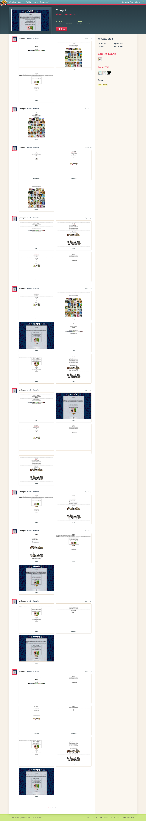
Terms (123, 818)
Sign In (137, 2)
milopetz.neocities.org (66, 14)
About (88, 818)
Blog (106, 818)
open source (23, 818)
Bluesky (38, 818)
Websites (12, 2)
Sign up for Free (127, 2)
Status (116, 818)
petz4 (105, 85)
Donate (96, 818)
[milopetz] (15, 39)
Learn (36, 2)
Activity (28, 2)
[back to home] (4, 3)
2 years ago (88, 38)
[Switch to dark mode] (143, 2)
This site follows (107, 53)
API (111, 818)
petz (99, 85)
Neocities (15, 818)
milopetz (23, 38)
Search (20, 2)
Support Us (44, 2)
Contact (130, 818)
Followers (103, 67)
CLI (101, 818)
